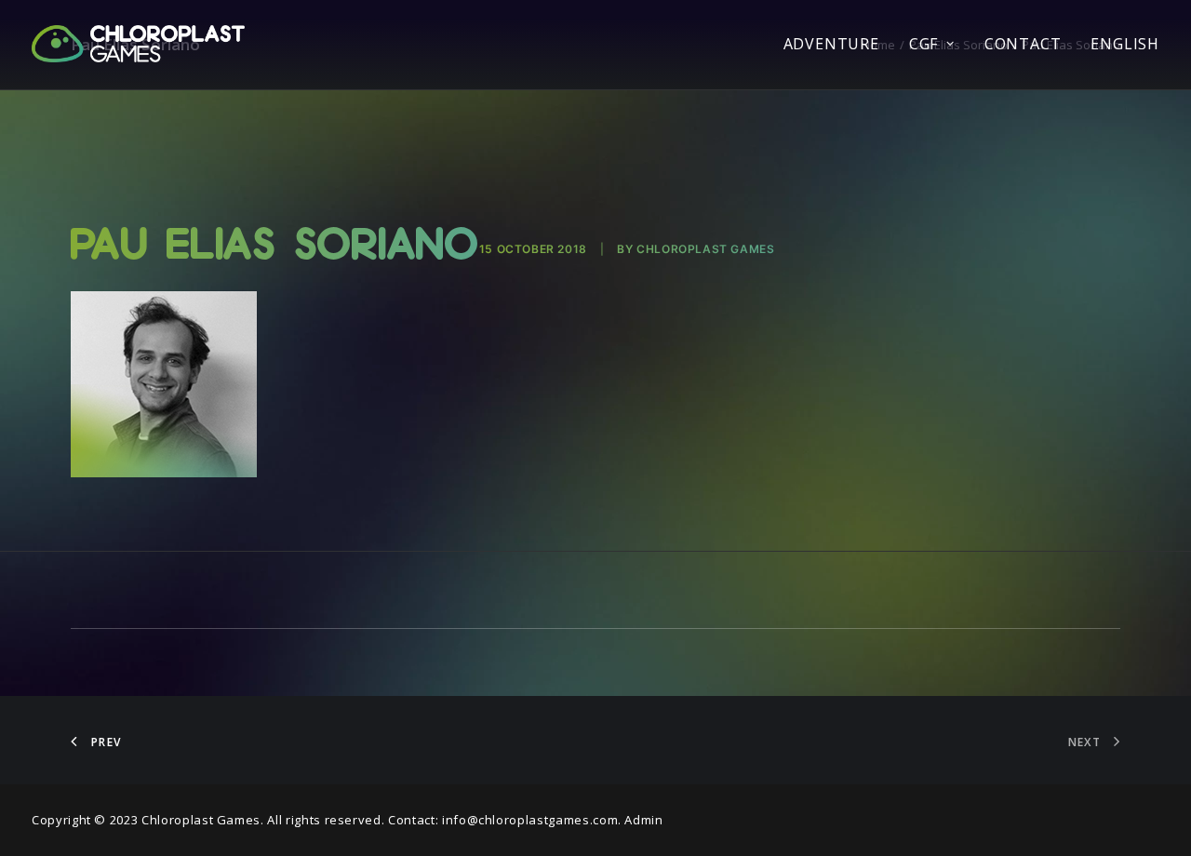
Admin (643, 819)
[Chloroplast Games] (138, 43)
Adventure (831, 43)
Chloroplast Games (705, 249)
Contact (1023, 43)
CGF (923, 43)
